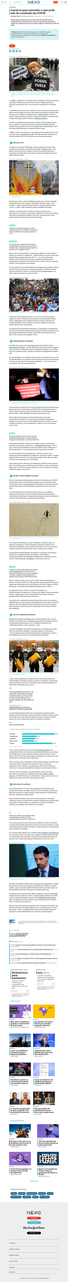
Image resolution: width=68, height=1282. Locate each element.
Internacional (31, 1193)
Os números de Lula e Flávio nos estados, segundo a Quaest (43, 1023)
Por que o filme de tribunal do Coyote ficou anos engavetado (44, 1110)
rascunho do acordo (27, 134)
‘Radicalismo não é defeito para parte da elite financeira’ (43, 1052)
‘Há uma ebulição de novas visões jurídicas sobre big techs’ (35, 949)
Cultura (50, 1193)
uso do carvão (33, 766)
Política (13, 1193)
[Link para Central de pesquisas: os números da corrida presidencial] (20, 1158)
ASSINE (55, 2)
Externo (12, 945)
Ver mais (34, 1181)
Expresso (12, 1048)
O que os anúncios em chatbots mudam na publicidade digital (43, 1081)
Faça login (34, 1222)
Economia (22, 1193)
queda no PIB (18, 571)
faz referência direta (43, 750)
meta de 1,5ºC (46, 149)
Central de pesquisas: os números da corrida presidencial (33, 954)
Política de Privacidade (17, 995)
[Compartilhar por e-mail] (17, 51)
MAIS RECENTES (17, 2)
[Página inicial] (34, 2)
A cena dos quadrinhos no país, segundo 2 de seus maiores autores (20, 1110)
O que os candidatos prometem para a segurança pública (19, 1052)
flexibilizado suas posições (47, 897)
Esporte (35, 1197)
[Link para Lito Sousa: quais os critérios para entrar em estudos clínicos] (20, 1069)
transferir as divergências (50, 833)
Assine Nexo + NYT (34, 1232)
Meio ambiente (44, 1197)
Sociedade (42, 1193)
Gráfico (35, 1019)
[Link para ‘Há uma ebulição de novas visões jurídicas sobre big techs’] (48, 1131)
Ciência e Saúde (16, 1197)
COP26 (12, 45)
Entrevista (13, 949)
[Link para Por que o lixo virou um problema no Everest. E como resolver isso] (20, 1131)
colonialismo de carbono (43, 445)
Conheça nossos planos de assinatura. (29, 35)
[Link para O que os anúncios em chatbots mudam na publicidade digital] (44, 1069)
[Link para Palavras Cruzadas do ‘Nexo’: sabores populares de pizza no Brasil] (48, 1158)
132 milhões (30, 558)
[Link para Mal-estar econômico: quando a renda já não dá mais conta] (20, 1011)
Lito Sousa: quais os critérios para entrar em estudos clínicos (19, 1081)
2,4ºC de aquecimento (45, 271)
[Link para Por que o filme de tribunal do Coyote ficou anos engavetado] (44, 1098)
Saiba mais (20, 941)
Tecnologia (27, 1197)
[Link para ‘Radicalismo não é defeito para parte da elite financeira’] (44, 1040)
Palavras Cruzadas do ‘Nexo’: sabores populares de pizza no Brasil (37, 958)
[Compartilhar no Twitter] (13, 51)
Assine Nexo (34, 1218)
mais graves (18, 321)
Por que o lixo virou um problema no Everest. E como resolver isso (36, 945)
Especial (12, 954)
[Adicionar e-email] (28, 991)
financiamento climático (17, 347)
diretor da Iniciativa (14, 707)
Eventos (12, 1272)
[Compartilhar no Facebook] (10, 51)
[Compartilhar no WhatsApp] (20, 51)
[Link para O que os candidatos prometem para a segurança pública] (20, 1040)
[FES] (13, 922)
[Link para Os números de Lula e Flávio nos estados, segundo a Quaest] (44, 1011)
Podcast (11, 1019)
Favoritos (13, 963)
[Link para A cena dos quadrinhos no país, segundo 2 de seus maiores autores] (20, 1098)
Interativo (13, 958)
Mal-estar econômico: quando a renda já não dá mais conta (20, 1023)
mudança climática (40, 118)
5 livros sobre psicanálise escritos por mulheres (31, 963)
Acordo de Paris (43, 114)
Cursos (11, 1267)
